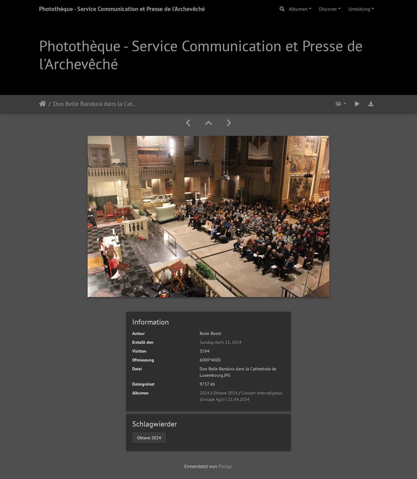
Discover (328, 9)
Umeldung (359, 9)
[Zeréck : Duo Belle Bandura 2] (188, 123)
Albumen (298, 9)
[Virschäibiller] (208, 123)
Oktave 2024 (225, 393)
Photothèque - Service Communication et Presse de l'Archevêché (122, 9)
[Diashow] (357, 103)
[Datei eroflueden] (371, 103)
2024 (204, 393)
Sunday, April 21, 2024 (220, 342)
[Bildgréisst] (340, 103)
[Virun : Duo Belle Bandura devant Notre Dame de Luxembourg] (229, 123)
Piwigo (225, 466)
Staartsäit (42, 103)
